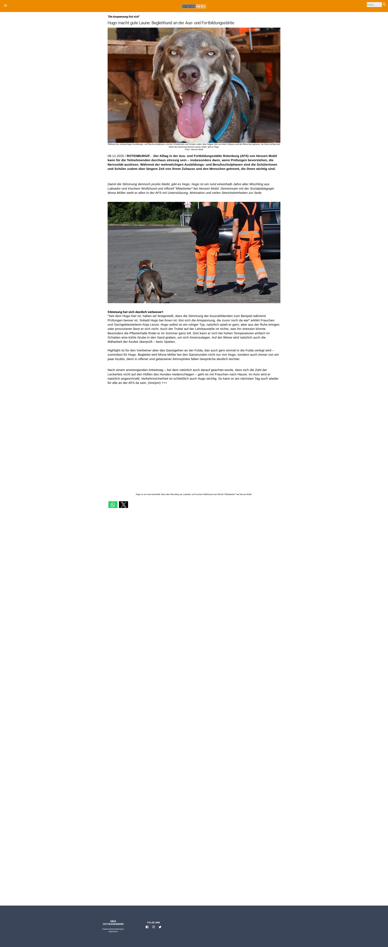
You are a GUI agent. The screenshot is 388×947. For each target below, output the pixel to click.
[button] (5, 6)
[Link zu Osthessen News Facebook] (147, 928)
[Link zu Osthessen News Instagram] (154, 928)
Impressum (113, 931)
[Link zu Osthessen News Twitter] (160, 928)
